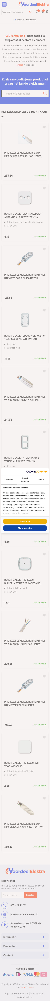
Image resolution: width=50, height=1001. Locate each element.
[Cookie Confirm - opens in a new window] (36, 471)
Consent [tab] (9, 479)
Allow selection (25, 528)
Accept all (25, 521)
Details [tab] (41, 479)
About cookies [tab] (25, 479)
